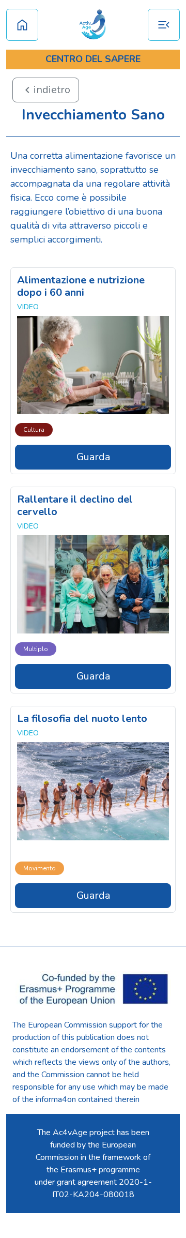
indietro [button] (45, 90)
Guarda (93, 457)
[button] (164, 25)
